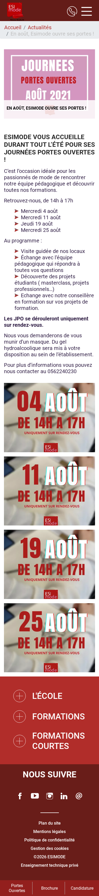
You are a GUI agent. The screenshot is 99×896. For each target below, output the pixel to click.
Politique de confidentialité (49, 840)
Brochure (49, 888)
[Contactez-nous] (79, 796)
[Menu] (84, 12)
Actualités (39, 27)
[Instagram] (49, 796)
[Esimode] (15, 12)
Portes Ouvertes (17, 888)
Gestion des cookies (50, 848)
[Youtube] (34, 796)
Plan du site (50, 823)
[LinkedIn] (64, 796)
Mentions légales (49, 831)
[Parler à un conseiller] (72, 12)
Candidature (82, 888)
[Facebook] (20, 796)
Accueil (12, 27)
